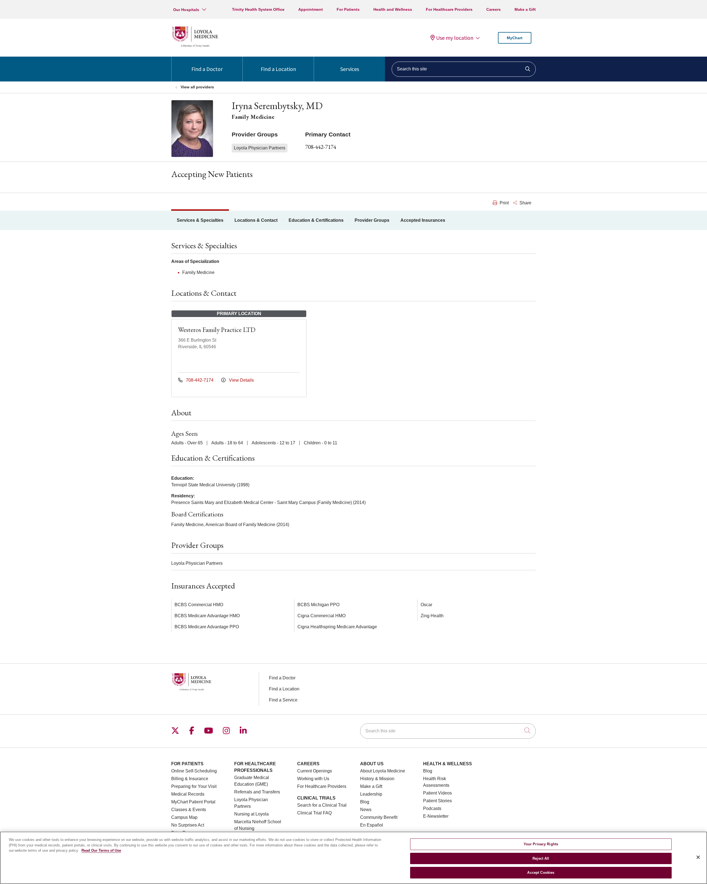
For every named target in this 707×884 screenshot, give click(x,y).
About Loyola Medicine (382, 771)
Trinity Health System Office (258, 9)
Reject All (540, 858)
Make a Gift (525, 9)
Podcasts (432, 808)
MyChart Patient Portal (193, 801)
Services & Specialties (200, 220)
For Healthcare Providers (449, 9)
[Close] (698, 857)
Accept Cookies (540, 872)
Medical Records (187, 794)
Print (503, 202)
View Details (241, 380)
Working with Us (313, 778)
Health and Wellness (392, 9)
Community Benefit (378, 817)
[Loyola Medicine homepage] (195, 46)
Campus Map (184, 817)
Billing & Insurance (189, 778)
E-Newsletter (436, 816)
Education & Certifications (316, 220)
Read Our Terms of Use (101, 850)
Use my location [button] (454, 38)
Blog (364, 801)
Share (524, 202)
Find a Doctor (207, 68)
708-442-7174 (320, 147)
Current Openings (314, 771)
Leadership (371, 794)
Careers (493, 9)
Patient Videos (437, 793)
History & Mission (377, 778)
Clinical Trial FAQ (314, 813)
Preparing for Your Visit (194, 786)
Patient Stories (437, 800)
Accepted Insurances (422, 220)
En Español (371, 825)
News (365, 809)
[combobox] (464, 69)
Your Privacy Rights (541, 844)
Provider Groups (372, 220)
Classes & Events (188, 809)
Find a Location (278, 68)
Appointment (310, 9)
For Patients (348, 9)
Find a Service (283, 700)
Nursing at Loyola (251, 814)
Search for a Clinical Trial (322, 805)
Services (349, 68)
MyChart (515, 38)
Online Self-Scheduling (194, 771)
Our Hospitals (186, 9)
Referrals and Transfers (257, 792)
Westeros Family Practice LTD (216, 329)
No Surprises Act (187, 825)
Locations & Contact (256, 220)
